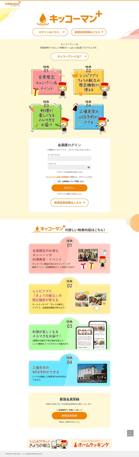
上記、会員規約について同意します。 (71, 181)
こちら (80, 172)
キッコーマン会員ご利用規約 (57, 177)
